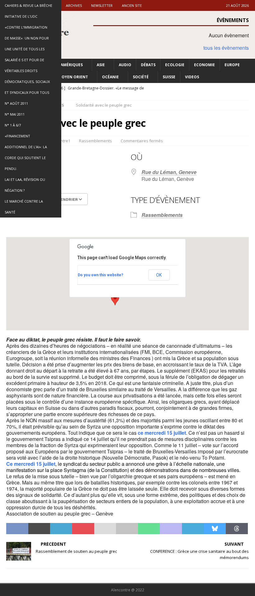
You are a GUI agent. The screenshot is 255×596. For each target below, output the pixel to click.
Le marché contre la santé (24, 206)
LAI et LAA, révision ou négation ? (25, 185)
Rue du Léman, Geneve (169, 172)
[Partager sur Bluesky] (215, 528)
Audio (125, 64)
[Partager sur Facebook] (17, 528)
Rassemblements (95, 141)
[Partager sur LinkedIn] (61, 528)
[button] (115, 299)
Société (141, 77)
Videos (192, 77)
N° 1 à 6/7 (13, 125)
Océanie (110, 77)
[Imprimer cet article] (127, 528)
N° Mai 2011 (15, 114)
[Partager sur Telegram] (193, 528)
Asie (101, 64)
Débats (148, 64)
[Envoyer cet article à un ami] (105, 528)
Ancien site (132, 5)
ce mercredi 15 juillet (162, 432)
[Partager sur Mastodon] (171, 528)
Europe (232, 64)
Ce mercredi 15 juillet (30, 463)
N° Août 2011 (16, 103)
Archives (74, 5)
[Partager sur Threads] (237, 528)
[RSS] (249, 88)
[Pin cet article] (83, 528)
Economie (204, 64)
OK (159, 275)
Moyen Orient (73, 77)
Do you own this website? (100, 275)
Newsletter (102, 5)
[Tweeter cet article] (39, 528)
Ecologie (174, 64)
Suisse (169, 77)
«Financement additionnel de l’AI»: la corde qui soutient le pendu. (26, 152)
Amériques (72, 64)
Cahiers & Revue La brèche (28, 5)
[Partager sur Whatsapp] (149, 528)
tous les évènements (226, 47)
